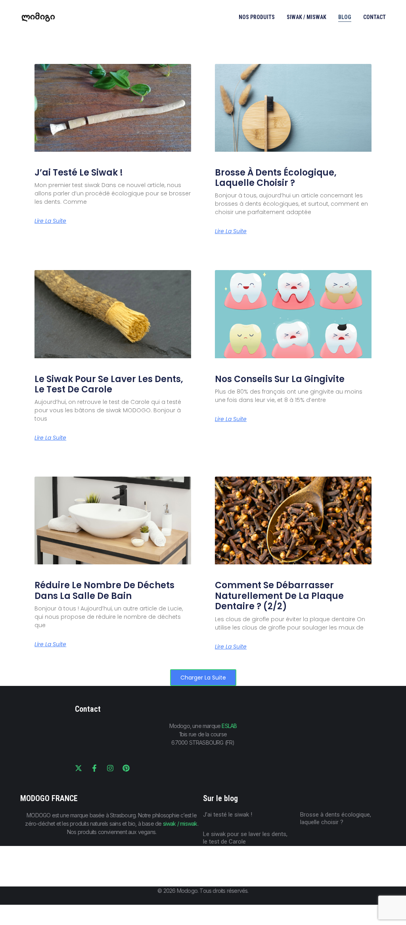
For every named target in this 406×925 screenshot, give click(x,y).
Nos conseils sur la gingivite (280, 379)
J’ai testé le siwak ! (78, 172)
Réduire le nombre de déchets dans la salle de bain (104, 590)
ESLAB (229, 725)
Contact (374, 17)
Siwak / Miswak (306, 17)
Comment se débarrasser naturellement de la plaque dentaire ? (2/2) (279, 595)
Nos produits (257, 17)
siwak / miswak (180, 823)
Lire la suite (50, 221)
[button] (203, 677)
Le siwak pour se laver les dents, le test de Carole (108, 384)
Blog (344, 17)
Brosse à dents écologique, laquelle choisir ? (276, 177)
